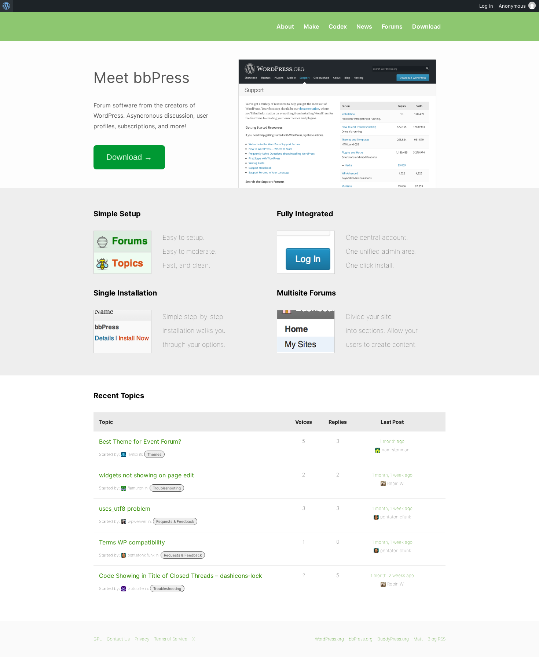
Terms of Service (170, 639)
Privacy (142, 639)
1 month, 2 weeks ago (392, 575)
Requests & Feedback (175, 521)
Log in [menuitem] (486, 6)
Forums (392, 26)
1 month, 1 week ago (392, 475)
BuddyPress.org (393, 639)
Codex (338, 26)
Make (311, 26)
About (285, 26)
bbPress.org (132, 26)
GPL (98, 639)
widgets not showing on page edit (146, 475)
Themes (154, 454)
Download (426, 26)
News (364, 26)
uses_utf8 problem (124, 508)
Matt (418, 639)
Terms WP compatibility (132, 542)
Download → (129, 157)
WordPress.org (329, 639)
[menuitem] (6, 6)
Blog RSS (436, 639)
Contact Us (118, 639)
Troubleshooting (167, 488)
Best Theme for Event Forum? (140, 441)
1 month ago (392, 441)
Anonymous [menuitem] (512, 6)
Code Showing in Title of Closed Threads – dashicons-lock (180, 575)
